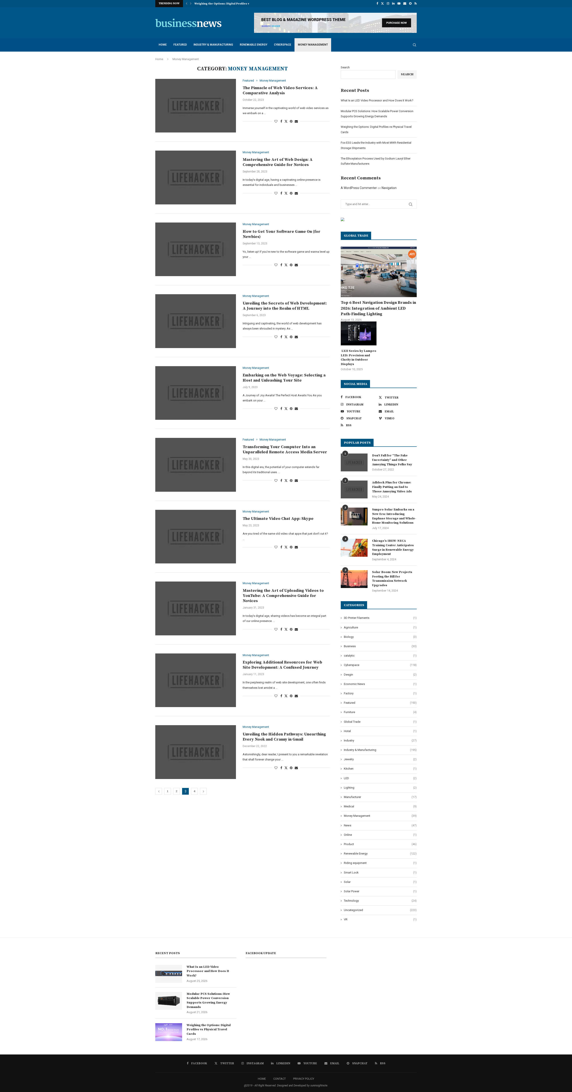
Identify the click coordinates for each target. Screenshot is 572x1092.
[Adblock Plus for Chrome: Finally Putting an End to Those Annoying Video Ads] (354, 489)
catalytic (380, 655)
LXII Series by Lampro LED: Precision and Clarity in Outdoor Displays (358, 357)
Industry (380, 740)
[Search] (414, 44)
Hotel (380, 731)
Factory (380, 693)
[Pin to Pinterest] (291, 121)
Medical (380, 806)
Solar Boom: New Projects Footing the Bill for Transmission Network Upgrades (392, 578)
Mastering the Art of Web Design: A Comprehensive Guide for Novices (278, 162)
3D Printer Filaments (380, 618)
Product (380, 844)
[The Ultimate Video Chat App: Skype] (195, 536)
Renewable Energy (253, 44)
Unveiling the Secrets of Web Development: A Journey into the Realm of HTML (285, 306)
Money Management (313, 44)
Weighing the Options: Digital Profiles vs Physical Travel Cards (209, 1029)
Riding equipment (380, 863)
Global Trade (380, 721)
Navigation (389, 188)
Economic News (380, 684)
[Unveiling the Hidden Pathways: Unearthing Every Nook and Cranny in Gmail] (195, 752)
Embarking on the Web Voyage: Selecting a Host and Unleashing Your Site (284, 378)
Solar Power (380, 891)
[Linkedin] (393, 3)
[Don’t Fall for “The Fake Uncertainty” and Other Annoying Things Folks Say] (354, 462)
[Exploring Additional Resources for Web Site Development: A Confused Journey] (195, 680)
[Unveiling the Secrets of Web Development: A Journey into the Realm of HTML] (195, 321)
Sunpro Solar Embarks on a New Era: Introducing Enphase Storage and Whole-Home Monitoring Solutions (394, 516)
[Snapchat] (410, 3)
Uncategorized (380, 910)
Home (163, 44)
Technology (380, 900)
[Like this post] (276, 121)
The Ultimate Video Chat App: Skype (278, 518)
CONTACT (279, 1078)
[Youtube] (398, 3)
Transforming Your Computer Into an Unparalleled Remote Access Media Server (285, 449)
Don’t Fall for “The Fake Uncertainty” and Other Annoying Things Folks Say (392, 460)
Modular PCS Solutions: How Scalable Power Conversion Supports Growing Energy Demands (208, 1000)
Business (380, 646)
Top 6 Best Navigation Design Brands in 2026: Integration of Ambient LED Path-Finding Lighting (378, 308)
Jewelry (380, 759)
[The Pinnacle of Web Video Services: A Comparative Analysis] (195, 105)
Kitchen (380, 768)
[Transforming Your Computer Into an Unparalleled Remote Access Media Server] (195, 464)
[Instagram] (388, 3)
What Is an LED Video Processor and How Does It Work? (377, 100)
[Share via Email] (296, 121)
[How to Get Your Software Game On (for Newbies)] (195, 249)
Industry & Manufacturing (213, 44)
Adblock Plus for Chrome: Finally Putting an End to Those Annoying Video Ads (392, 487)
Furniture (380, 712)
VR (380, 919)
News (380, 825)
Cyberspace (282, 44)
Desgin (380, 674)
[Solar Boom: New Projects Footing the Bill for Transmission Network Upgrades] (354, 579)
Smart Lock (380, 872)
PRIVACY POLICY (303, 1078)
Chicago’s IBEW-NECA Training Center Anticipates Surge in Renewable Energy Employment (393, 547)
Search (345, 67)
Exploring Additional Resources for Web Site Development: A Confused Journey (282, 665)
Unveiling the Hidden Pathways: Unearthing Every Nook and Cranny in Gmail (284, 737)
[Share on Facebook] (281, 121)
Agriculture (380, 627)
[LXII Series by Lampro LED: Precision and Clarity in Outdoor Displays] (358, 333)
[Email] (404, 3)
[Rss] (415, 3)
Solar (380, 882)
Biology (380, 636)
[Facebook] (377, 3)
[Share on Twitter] (286, 121)
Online (380, 834)
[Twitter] (382, 3)
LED (380, 778)
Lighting (380, 787)
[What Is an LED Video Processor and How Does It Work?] (168, 974)
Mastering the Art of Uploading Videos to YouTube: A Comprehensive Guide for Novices (283, 595)
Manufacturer (380, 797)
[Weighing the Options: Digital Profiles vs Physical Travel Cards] (168, 1032)
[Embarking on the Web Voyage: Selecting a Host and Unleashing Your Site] (195, 393)
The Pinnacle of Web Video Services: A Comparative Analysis (280, 90)
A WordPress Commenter (359, 188)
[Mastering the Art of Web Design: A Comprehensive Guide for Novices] (195, 177)
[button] (186, 3)
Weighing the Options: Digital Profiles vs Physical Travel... (234, 3)
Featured (180, 44)
